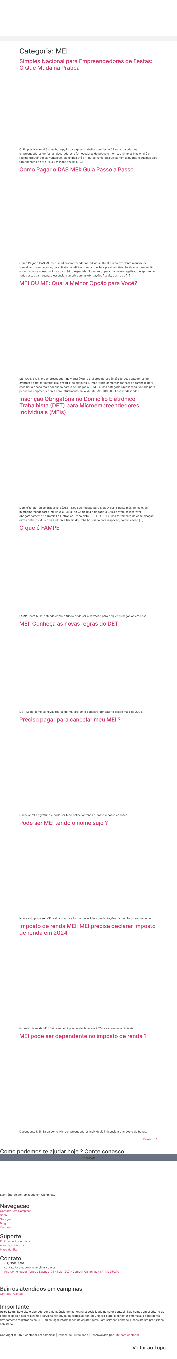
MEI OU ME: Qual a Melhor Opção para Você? (78, 283)
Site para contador (127, 1335)
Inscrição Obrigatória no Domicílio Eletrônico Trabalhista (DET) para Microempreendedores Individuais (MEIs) (79, 406)
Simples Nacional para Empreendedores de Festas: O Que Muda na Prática (85, 64)
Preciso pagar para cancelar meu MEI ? (70, 719)
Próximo (150, 1139)
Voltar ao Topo (149, 1348)
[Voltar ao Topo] (172, 1347)
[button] (88, 38)
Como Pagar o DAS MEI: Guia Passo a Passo (76, 169)
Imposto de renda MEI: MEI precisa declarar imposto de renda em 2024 (87, 929)
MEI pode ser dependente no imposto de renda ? (83, 1036)
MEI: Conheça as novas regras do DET (68, 623)
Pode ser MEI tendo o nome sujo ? (63, 822)
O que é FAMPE (39, 527)
